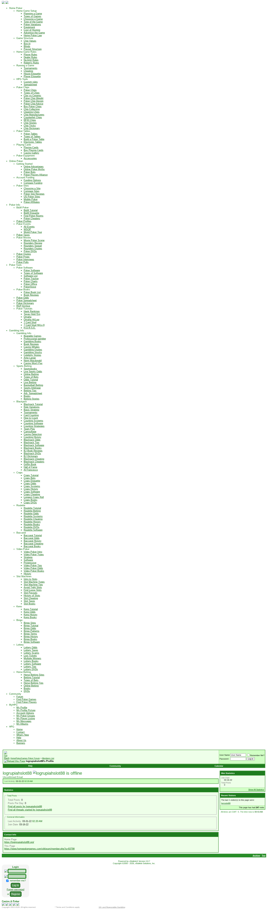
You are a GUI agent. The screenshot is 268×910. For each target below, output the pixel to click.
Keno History (30, 614)
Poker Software (32, 270)
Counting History (32, 437)
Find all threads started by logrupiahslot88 (30, 809)
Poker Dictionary (25, 303)
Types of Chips (32, 92)
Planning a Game (33, 13)
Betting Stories (31, 398)
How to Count (31, 418)
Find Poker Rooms (33, 215)
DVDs (27, 691)
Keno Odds (30, 612)
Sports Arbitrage (32, 388)
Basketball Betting (33, 385)
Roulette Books (32, 524)
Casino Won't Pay (33, 363)
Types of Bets (31, 377)
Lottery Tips (30, 666)
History (27, 573)
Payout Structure (33, 49)
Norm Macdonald (33, 360)
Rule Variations (32, 407)
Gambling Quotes (33, 349)
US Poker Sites (32, 196)
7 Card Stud (30, 322)
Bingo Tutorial (31, 625)
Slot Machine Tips (33, 584)
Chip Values (30, 41)
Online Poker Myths (34, 169)
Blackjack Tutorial (33, 404)
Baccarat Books (32, 546)
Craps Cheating (32, 494)
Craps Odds (30, 483)
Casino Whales (32, 347)
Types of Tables (32, 136)
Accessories (30, 158)
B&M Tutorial (31, 210)
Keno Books (30, 617)
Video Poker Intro (33, 551)
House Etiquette (32, 73)
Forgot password (15, 889)
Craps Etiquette (32, 480)
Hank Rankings (32, 311)
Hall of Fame (30, 467)
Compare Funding (33, 183)
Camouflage (30, 431)
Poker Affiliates (32, 202)
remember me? (17, 880)
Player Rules (30, 54)
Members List (48, 758)
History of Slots (32, 595)
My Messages (23, 721)
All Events (29, 226)
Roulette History (32, 521)
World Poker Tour (33, 232)
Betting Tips (30, 390)
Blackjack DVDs (32, 453)
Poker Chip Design (33, 101)
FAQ (30, 766)
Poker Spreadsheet (26, 300)
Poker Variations (32, 24)
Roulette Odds (31, 513)
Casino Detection (33, 434)
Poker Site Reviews (34, 194)
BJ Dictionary (31, 456)
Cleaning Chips (32, 112)
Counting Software (33, 423)
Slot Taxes (29, 601)
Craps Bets (30, 478)
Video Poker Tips (33, 565)
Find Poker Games (26, 699)
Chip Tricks (30, 125)
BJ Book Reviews (33, 450)
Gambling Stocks (33, 352)
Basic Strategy (31, 409)
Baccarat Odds (32, 538)
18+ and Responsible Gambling (112, 907)
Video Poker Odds (33, 568)
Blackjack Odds (32, 439)
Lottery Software (32, 663)
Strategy (28, 557)
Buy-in (27, 43)
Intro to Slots (30, 579)
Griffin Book (30, 464)
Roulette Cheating (33, 519)
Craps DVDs (30, 502)
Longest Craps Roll (34, 497)
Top (263, 855)
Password (224, 759)
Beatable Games (32, 336)
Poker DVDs (30, 251)
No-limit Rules (31, 60)
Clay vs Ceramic (32, 95)
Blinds (27, 46)
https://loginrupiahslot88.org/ (19, 842)
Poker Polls (22, 262)
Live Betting (30, 382)
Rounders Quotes (33, 248)
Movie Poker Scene (34, 240)
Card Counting (31, 415)
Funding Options (32, 180)
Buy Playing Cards (33, 150)
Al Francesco (31, 469)
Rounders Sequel (33, 245)
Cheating (28, 71)
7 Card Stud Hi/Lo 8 (34, 325)
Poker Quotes (23, 254)
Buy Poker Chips (33, 106)
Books (27, 396)
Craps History (31, 489)
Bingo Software (32, 642)
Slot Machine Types (34, 581)
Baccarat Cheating (33, 543)
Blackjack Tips (31, 442)
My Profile (21, 707)
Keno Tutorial (31, 609)
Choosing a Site (32, 188)
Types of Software (33, 273)
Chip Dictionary (32, 128)
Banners (20, 743)
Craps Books (30, 500)
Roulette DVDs (31, 527)
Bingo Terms (30, 633)
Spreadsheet (30, 84)
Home (19, 729)
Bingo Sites (30, 622)
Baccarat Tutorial (33, 535)
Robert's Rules (31, 62)
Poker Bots (30, 172)
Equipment (29, 27)
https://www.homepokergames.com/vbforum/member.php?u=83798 (39, 848)
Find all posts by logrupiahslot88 (25, 806)
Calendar (219, 766)
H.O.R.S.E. (30, 327)
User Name (225, 755)
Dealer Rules (30, 57)
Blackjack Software (34, 445)
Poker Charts (31, 281)
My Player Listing (25, 718)
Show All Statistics (256, 790)
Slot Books (29, 603)
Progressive (30, 562)
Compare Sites (31, 191)
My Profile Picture (25, 710)
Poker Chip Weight (33, 98)
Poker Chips (30, 90)
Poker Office (30, 284)
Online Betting (31, 374)
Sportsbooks (30, 368)
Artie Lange (30, 357)
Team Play (29, 428)
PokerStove (30, 286)
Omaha (27, 316)
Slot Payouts (30, 592)
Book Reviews (31, 295)
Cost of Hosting (32, 30)
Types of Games (32, 16)
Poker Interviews (25, 259)
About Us (21, 740)
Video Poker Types (34, 554)
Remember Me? (257, 755)
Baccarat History (32, 541)
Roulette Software (33, 530)
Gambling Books (32, 341)
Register (15, 894)
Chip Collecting (32, 109)
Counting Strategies (34, 426)
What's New (22, 735)
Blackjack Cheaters (34, 461)
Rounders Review (33, 243)
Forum (19, 696)
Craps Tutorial (31, 475)
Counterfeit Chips (33, 117)
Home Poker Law (33, 35)
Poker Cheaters (32, 218)
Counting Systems (33, 420)
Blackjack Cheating (34, 459)
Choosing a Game (33, 19)
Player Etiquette (32, 76)
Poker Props (23, 256)
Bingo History (31, 636)
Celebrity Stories (32, 355)
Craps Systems (32, 486)
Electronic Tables (33, 142)
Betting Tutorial (32, 677)
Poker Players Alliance (36, 174)
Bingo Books (30, 639)
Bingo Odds (30, 628)
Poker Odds (22, 297)
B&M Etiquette (31, 213)
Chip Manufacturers (34, 114)
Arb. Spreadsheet (33, 393)
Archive (256, 855)
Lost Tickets (30, 655)
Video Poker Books (34, 571)
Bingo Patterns (31, 631)
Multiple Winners (32, 658)
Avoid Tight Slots (33, 587)
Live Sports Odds (33, 371)
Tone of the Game (33, 21)
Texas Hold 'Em (32, 314)
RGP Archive (23, 306)
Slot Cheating (31, 598)
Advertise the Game (34, 32)
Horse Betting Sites (34, 674)
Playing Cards (31, 147)
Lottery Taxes (31, 650)
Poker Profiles (23, 221)
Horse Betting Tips (33, 683)
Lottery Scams (31, 653)
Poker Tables (31, 133)
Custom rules (31, 82)
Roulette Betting (32, 510)
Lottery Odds (30, 647)
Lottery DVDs (31, 669)
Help (18, 737)
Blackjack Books (33, 448)
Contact (20, 732)
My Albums (22, 724)
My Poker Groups (25, 715)
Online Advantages (34, 166)
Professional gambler (35, 338)
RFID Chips (30, 120)
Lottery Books (31, 661)
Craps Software (32, 491)
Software (28, 560)
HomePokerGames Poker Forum (25, 758)
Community (115, 766)
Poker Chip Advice (33, 103)
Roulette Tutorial (32, 508)
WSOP (27, 229)
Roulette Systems (33, 516)
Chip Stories (30, 122)
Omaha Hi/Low (31, 319)
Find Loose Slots (33, 590)
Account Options (25, 713)
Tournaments (30, 68)
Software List (31, 275)
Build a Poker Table (34, 139)
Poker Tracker (31, 278)
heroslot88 (225, 803)
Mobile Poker (31, 199)
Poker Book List (32, 292)
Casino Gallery (31, 153)
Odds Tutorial (31, 379)
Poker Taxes (23, 235)
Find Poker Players (26, 702)
